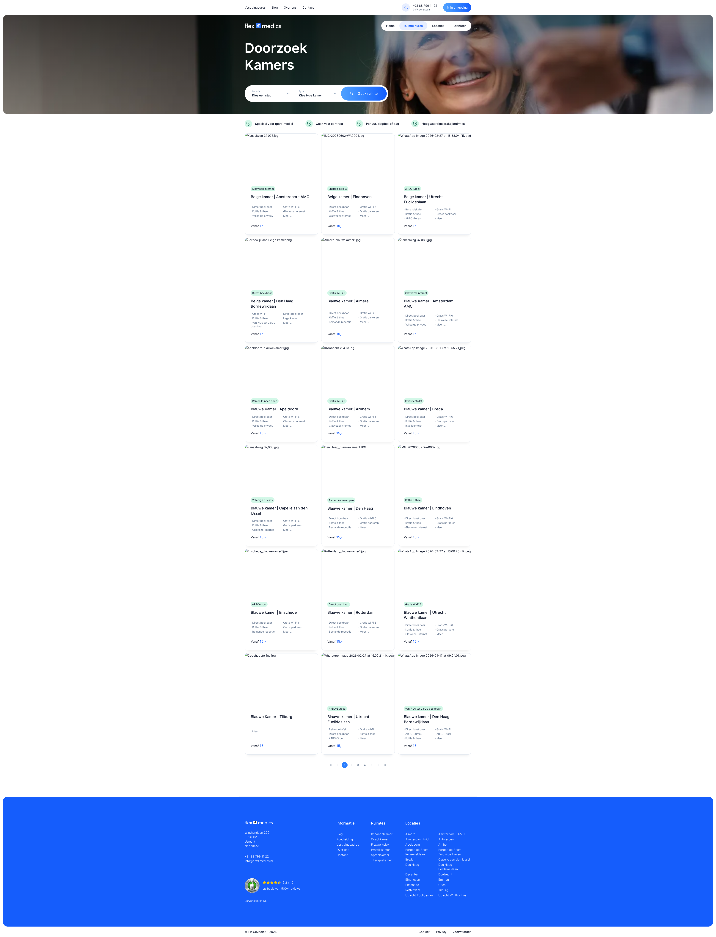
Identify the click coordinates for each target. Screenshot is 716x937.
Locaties (438, 26)
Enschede (412, 885)
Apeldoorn (412, 844)
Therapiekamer (381, 860)
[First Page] (331, 765)
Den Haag (412, 864)
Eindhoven (412, 879)
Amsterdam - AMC (451, 834)
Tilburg (443, 890)
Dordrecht (445, 874)
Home (390, 26)
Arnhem (443, 844)
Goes (441, 885)
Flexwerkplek (380, 844)
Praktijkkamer (380, 850)
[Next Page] (378, 765)
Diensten (460, 26)
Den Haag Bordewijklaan (448, 867)
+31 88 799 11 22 (257, 856)
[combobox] (269, 94)
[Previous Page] (338, 765)
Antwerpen (446, 839)
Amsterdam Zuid (417, 839)
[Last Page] (385, 765)
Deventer (411, 874)
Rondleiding (345, 839)
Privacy (441, 932)
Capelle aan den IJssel (454, 859)
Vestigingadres (255, 7)
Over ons (290, 7)
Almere (410, 834)
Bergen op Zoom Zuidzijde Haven (449, 852)
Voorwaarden (462, 932)
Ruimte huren (413, 26)
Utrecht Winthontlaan (453, 895)
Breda (409, 859)
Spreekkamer (380, 855)
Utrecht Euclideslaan (419, 895)
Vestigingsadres (348, 844)
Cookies (424, 932)
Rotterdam (412, 890)
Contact (308, 7)
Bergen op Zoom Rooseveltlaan (416, 852)
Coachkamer (380, 839)
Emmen (443, 879)
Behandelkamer (381, 834)
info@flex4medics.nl (259, 861)
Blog (274, 7)
